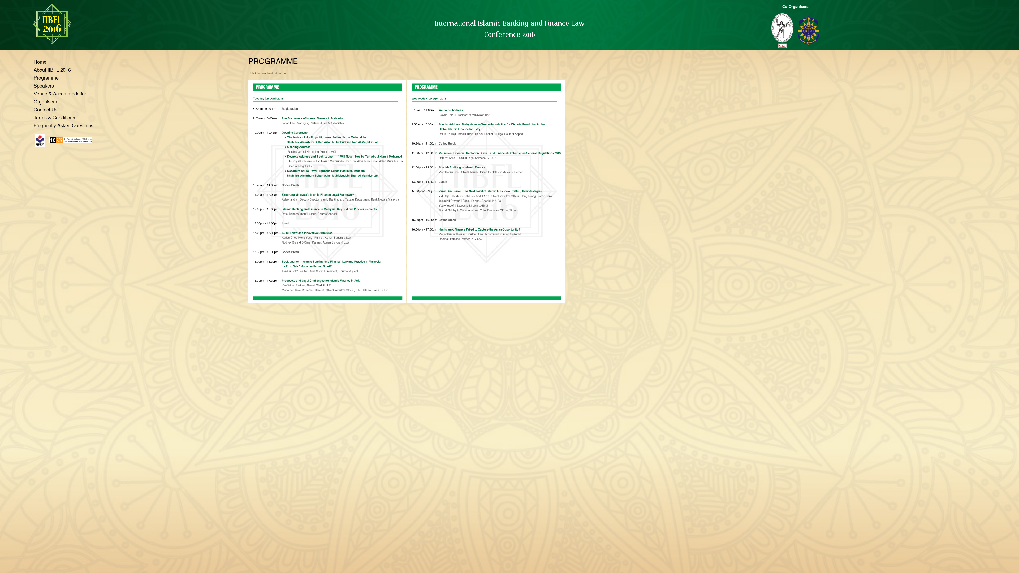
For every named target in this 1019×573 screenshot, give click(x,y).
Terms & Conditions (54, 117)
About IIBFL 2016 (52, 69)
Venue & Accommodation (60, 93)
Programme (46, 77)
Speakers (44, 85)
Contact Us (45, 109)
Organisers (45, 101)
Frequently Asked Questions (63, 125)
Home (40, 61)
